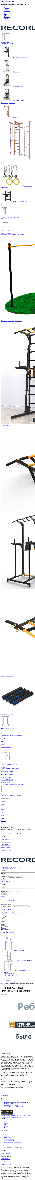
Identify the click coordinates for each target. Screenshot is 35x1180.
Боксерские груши (6, 747)
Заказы (6, 899)
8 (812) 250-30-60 (5, 845)
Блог (5, 14)
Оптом (6, 1123)
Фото (5, 15)
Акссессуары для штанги (8, 749)
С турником (16, 72)
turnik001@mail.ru (5, 847)
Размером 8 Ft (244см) (7, 780)
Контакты (6, 18)
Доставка (6, 8)
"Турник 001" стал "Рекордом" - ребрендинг (16, 1106)
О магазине (7, 17)
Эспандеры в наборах (7, 735)
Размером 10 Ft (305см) (7, 771)
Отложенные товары (9, 901)
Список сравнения (9, 900)
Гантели (3, 741)
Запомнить (5, 926)
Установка (7, 11)
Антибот (3, 878)
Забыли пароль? (9, 912)
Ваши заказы (7, 1137)
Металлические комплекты (20, 57)
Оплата (6, 9)
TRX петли (4, 738)
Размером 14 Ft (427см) (7, 777)
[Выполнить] (29, 906)
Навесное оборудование (20, 201)
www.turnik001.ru (26, 1083)
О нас (5, 1121)
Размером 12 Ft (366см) (7, 774)
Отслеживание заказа (7, 906)
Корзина (3, 932)
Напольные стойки (18, 100)
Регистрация (7, 909)
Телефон (3, 873)
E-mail (2, 911)
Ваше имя (3, 870)
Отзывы (6, 12)
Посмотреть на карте (6, 850)
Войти (2, 909)
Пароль (3, 912)
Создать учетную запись (7, 916)
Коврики (3, 744)
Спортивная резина (6, 733)
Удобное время (5, 876)
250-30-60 (5, 867)
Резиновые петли (17, 735)
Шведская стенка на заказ (11, 1105)
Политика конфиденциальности (13, 1142)
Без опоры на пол (18, 86)
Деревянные (16, 117)
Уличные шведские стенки (8, 103)
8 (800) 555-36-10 (5, 839)
